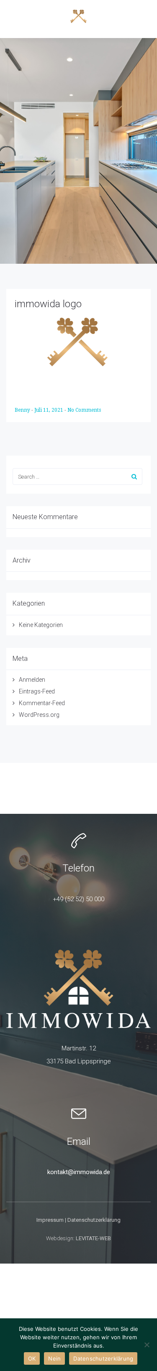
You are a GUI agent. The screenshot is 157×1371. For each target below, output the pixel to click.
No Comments (84, 410)
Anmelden (32, 679)
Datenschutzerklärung (94, 1220)
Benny (23, 410)
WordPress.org (39, 714)
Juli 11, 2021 (49, 410)
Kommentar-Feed (42, 703)
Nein (54, 1358)
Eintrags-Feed (37, 691)
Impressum (50, 1220)
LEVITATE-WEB (93, 1238)
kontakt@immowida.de (78, 1172)
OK (32, 1358)
